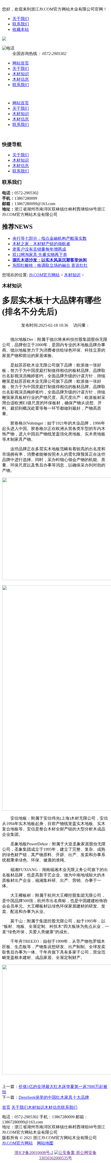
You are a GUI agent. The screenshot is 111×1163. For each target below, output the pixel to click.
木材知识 (20, 74)
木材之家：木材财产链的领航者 (41, 244)
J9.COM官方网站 (44, 275)
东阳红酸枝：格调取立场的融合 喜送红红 (50, 265)
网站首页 (20, 63)
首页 (6, 1107)
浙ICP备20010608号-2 (33, 1152)
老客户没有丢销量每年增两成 (39, 249)
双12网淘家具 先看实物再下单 (39, 254)
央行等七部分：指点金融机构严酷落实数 (49, 238)
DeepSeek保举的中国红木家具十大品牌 (54, 1097)
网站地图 (45, 1143)
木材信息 (20, 79)
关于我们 (20, 18)
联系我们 (20, 24)
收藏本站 (20, 29)
